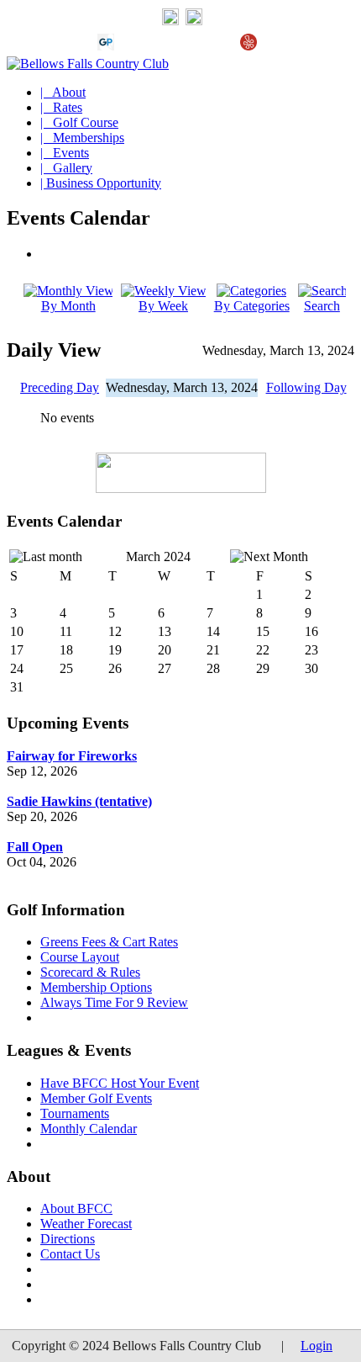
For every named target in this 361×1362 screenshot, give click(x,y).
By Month (68, 306)
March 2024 (158, 556)
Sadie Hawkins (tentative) (79, 801)
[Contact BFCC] (170, 21)
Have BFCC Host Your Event (119, 1083)
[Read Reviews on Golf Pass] (105, 46)
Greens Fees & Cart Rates (109, 942)
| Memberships (82, 137)
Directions (67, 1239)
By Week (163, 306)
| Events (64, 153)
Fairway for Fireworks (72, 756)
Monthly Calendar (88, 1128)
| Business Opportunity (100, 183)
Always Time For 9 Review (114, 1002)
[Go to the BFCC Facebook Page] (194, 21)
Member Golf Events (96, 1098)
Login (316, 1345)
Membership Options (96, 987)
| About (63, 92)
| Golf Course (79, 122)
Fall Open (35, 847)
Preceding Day (59, 387)
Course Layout (79, 957)
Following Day (306, 387)
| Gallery (66, 168)
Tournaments (74, 1113)
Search (322, 306)
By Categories (252, 306)
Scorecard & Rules (90, 972)
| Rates (61, 107)
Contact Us (70, 1254)
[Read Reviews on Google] (132, 46)
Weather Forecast (86, 1223)
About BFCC (76, 1208)
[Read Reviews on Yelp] (248, 46)
